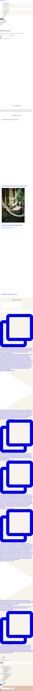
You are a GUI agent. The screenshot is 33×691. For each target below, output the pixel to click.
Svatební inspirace (5, 673)
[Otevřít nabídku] (1, 24)
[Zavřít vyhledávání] (1, 687)
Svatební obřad (6, 668)
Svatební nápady (6, 10)
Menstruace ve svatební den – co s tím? (9, 294)
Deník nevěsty (6, 671)
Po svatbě (5, 6)
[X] (1, 685)
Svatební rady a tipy (6, 5)
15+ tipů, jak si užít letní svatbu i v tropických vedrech (12, 225)
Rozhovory (5, 677)
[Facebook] (3, 19)
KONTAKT (3, 680)
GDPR (3, 658)
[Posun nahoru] (1, 663)
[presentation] (17, 151)
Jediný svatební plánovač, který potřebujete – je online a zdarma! (14, 185)
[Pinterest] (1, 19)
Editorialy (5, 14)
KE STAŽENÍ (4, 679)
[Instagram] (0, 19)
